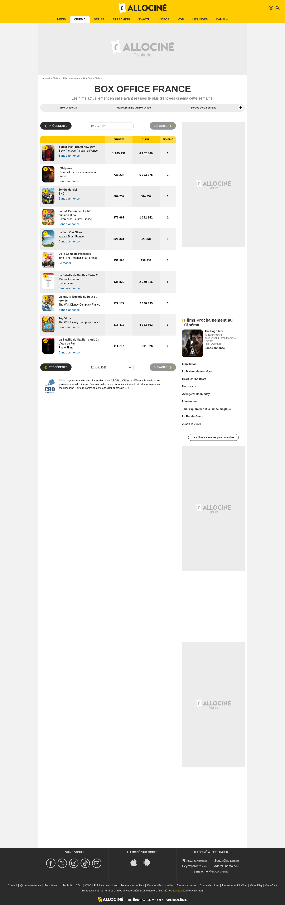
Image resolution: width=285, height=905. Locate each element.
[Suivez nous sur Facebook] (51, 863)
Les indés (200, 19)
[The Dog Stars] (192, 343)
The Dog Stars (214, 331)
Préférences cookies (132, 885)
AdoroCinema (223, 866)
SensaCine (221, 860)
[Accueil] (142, 8)
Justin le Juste (191, 424)
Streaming (121, 19)
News (61, 19)
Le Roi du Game (192, 416)
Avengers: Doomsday (196, 394)
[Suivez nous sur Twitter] (63, 863)
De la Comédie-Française (75, 253)
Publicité (67, 885)
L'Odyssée (65, 168)
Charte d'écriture (209, 885)
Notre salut (189, 386)
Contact (12, 885)
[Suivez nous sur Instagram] (74, 863)
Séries (99, 19)
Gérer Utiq (256, 885)
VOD (181, 19)
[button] (240, 108)
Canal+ (222, 19)
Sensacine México (206, 871)
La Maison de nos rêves (197, 371)
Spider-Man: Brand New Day (77, 146)
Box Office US (68, 107)
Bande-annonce (215, 348)
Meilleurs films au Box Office (134, 107)
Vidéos (164, 19)
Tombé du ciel (68, 189)
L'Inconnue (189, 401)
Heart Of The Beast (194, 379)
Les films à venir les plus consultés (213, 437)
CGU (79, 885)
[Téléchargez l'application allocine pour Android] (149, 862)
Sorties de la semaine (203, 107)
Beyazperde (190, 866)
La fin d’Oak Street (71, 232)
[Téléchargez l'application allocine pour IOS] (136, 862)
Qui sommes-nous (30, 885)
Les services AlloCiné (234, 885)
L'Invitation (189, 364)
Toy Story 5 (66, 318)
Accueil (46, 78)
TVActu (144, 19)
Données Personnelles (160, 885)
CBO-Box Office (120, 380)
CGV (88, 885)
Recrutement (51, 885)
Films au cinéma (71, 78)
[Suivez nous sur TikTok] (86, 863)
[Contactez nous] (97, 863)
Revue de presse (186, 885)
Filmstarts (189, 860)
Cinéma (80, 19)
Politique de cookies (105, 885)
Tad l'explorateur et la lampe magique (206, 409)
